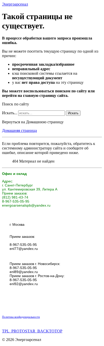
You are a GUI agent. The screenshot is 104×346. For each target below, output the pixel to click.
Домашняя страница (19, 130)
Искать (73, 113)
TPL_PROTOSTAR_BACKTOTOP (32, 331)
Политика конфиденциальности (21, 316)
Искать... (9, 113)
